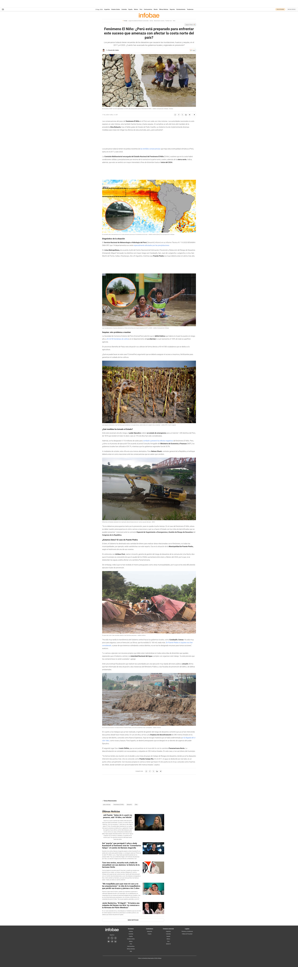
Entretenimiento (180, 9)
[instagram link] (115, 938)
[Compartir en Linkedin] (185, 114)
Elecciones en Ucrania (159, 20)
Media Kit (168, 943)
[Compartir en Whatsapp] (175, 114)
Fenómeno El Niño (119, 804)
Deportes (172, 9)
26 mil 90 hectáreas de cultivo (117, 339)
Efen (136, 804)
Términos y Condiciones (187, 931)
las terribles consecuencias (150, 149)
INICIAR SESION (291, 9)
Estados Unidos (115, 9)
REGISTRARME (280, 9)
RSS (131, 951)
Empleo (149, 934)
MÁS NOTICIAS (133, 920)
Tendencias (190, 9)
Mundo (156, 9)
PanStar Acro (168, 20)
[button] (2, 9)
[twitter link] (112, 938)
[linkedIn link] (115, 941)
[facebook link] (108, 938)
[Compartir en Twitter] (182, 114)
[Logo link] (149, 15)
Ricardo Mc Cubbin (113, 50)
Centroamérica (148, 9)
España (130, 9)
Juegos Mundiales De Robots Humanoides (138, 20)
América (131, 931)
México (136, 9)
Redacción (149, 931)
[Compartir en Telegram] (189, 114)
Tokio (174, 20)
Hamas (151, 20)
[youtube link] (108, 941)
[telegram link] (112, 941)
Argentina (107, 9)
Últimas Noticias (163, 9)
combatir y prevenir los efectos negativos (158, 441)
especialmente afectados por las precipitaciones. (152, 245)
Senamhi (129, 804)
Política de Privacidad (187, 934)
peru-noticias (106, 804)
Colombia (124, 9)
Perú (141, 9)
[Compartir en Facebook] (178, 114)
